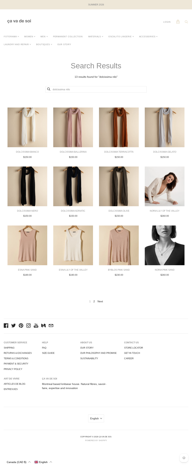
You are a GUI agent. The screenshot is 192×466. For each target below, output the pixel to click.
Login (167, 22)
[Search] (186, 22)
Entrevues (11, 389)
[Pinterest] (21, 326)
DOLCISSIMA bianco (27, 152)
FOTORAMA (10, 36)
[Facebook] (6, 326)
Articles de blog (14, 384)
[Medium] (43, 326)
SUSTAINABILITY (89, 358)
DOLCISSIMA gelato (164, 152)
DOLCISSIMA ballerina (73, 152)
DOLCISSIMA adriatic (73, 211)
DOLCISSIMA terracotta (119, 152)
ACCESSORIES (147, 36)
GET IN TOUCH (132, 353)
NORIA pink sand (165, 270)
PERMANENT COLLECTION (68, 36)
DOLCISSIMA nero (27, 211)
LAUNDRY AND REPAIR (16, 44)
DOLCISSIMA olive (119, 211)
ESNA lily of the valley (73, 270)
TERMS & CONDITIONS (16, 358)
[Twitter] (13, 326)
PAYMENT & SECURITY (16, 363)
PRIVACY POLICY (13, 369)
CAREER (129, 358)
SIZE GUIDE (48, 353)
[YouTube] (36, 326)
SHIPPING (9, 348)
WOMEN (28, 36)
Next (100, 301)
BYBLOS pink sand (119, 270)
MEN (42, 36)
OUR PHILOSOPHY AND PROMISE (98, 353)
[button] (19, 462)
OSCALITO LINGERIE (120, 36)
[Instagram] (28, 326)
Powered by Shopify (96, 440)
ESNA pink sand (27, 270)
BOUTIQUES (43, 44)
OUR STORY (64, 44)
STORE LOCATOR (133, 348)
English (94, 418)
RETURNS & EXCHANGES (18, 353)
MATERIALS (94, 36)
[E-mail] (51, 326)
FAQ (44, 348)
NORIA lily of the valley (164, 211)
